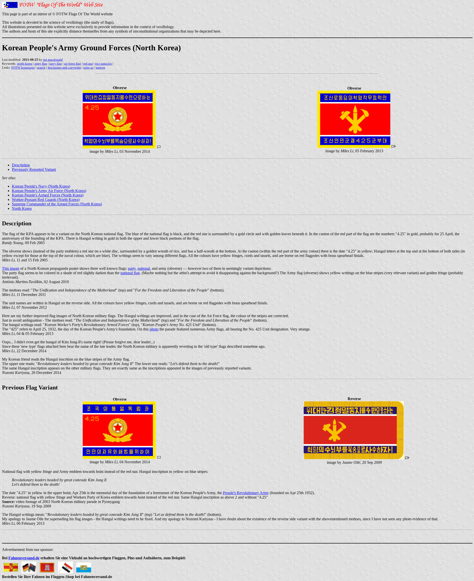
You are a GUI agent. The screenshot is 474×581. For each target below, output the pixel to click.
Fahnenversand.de (24, 558)
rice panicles (103, 63)
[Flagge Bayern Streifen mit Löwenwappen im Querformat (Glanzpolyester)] (83, 566)
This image (10, 268)
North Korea (22, 208)
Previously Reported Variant (34, 169)
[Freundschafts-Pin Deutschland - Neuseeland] (29, 566)
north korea (24, 63)
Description (21, 165)
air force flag (72, 63)
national (144, 268)
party (132, 268)
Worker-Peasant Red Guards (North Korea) (45, 199)
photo (154, 329)
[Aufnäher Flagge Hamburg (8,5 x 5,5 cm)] (47, 566)
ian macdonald (53, 59)
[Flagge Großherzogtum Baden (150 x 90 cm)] (10, 566)
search (41, 67)
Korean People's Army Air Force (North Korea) (49, 191)
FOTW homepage (23, 67)
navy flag (55, 63)
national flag (130, 273)
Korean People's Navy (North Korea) (41, 186)
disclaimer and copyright (64, 67)
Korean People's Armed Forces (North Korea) (47, 195)
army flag (41, 63)
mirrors (100, 67)
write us (88, 67)
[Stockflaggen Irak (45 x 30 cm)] (65, 566)
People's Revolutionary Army (246, 493)
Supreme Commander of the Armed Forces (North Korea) (57, 204)
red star (88, 63)
